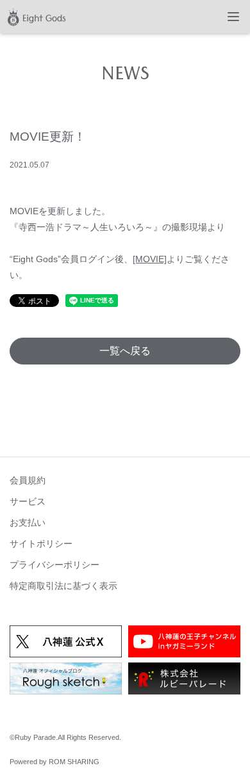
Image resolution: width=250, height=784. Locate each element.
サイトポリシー (41, 543)
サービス (28, 501)
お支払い (28, 522)
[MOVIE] (150, 259)
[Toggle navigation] (233, 16)
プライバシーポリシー (54, 565)
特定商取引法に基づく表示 (63, 586)
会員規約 (28, 480)
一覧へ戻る (125, 350)
